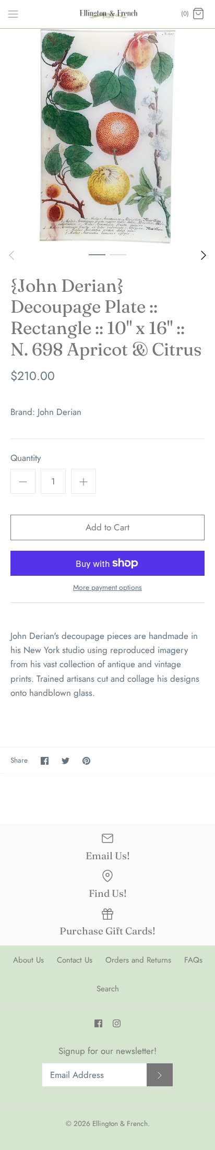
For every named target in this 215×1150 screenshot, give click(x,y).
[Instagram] (117, 1023)
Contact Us (74, 960)
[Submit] (160, 1075)
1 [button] (97, 254)
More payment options (107, 587)
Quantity (25, 458)
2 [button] (118, 254)
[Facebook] (98, 1023)
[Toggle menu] (13, 14)
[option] (107, 136)
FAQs (193, 960)
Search (108, 988)
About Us (28, 960)
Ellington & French (120, 1123)
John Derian (59, 412)
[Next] (203, 255)
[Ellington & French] (108, 14)
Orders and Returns (138, 960)
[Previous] (11, 255)
